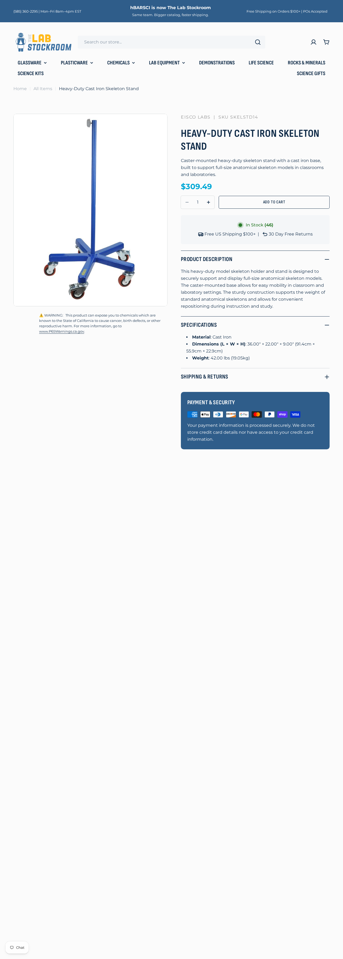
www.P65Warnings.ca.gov (61, 331)
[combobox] (171, 42)
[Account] (313, 42)
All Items (42, 88)
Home (20, 88)
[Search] (258, 42)
